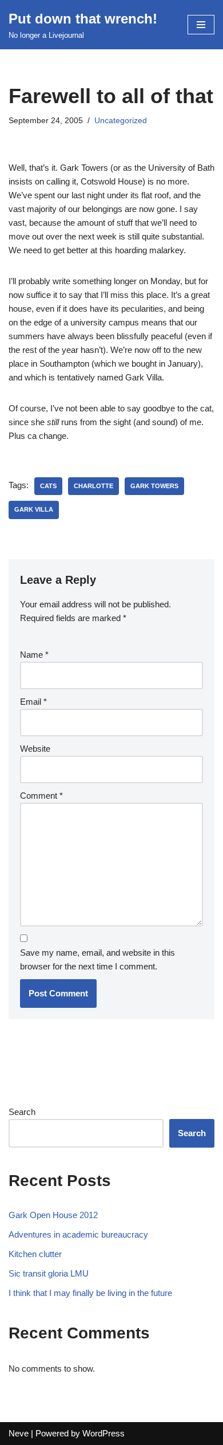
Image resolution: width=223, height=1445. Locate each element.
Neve (19, 1433)
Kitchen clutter (35, 1254)
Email (33, 701)
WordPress (103, 1433)
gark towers (154, 485)
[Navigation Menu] (201, 24)
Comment (41, 795)
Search (22, 1112)
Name (34, 654)
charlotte (93, 485)
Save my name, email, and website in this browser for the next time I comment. (97, 959)
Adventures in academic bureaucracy (78, 1234)
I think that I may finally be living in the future (90, 1293)
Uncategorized (120, 120)
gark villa (33, 509)
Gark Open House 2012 (53, 1215)
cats (48, 485)
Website (35, 748)
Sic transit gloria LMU (49, 1273)
